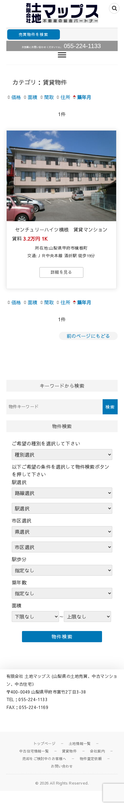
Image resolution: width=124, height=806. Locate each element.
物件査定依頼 (91, 758)
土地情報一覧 (80, 743)
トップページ (44, 743)
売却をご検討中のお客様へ (44, 758)
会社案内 (97, 751)
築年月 (84, 97)
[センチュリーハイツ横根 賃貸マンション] (61, 176)
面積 (32, 97)
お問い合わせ (62, 766)
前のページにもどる (88, 335)
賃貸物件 (69, 751)
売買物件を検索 (33, 34)
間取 (49, 97)
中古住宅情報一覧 (34, 751)
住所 (65, 97)
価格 (16, 97)
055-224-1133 (82, 46)
